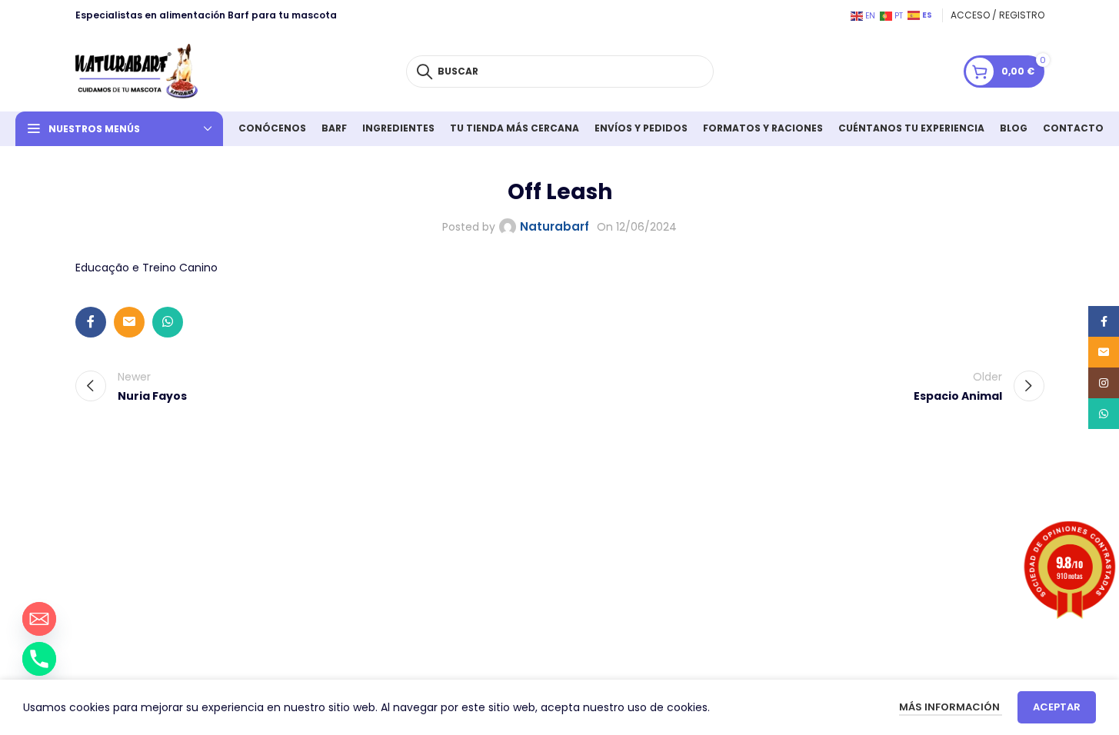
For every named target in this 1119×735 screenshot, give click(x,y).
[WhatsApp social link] (167, 322)
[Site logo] (136, 70)
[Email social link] (129, 322)
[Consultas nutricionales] (39, 659)
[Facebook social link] (90, 322)
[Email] (39, 619)
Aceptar (1057, 707)
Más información (950, 707)
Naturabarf (554, 227)
